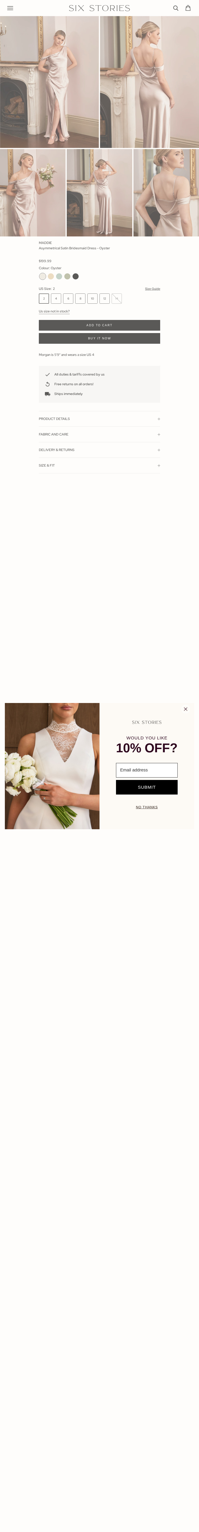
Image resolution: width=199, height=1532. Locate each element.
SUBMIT (147, 787)
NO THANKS (147, 807)
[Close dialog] (185, 709)
